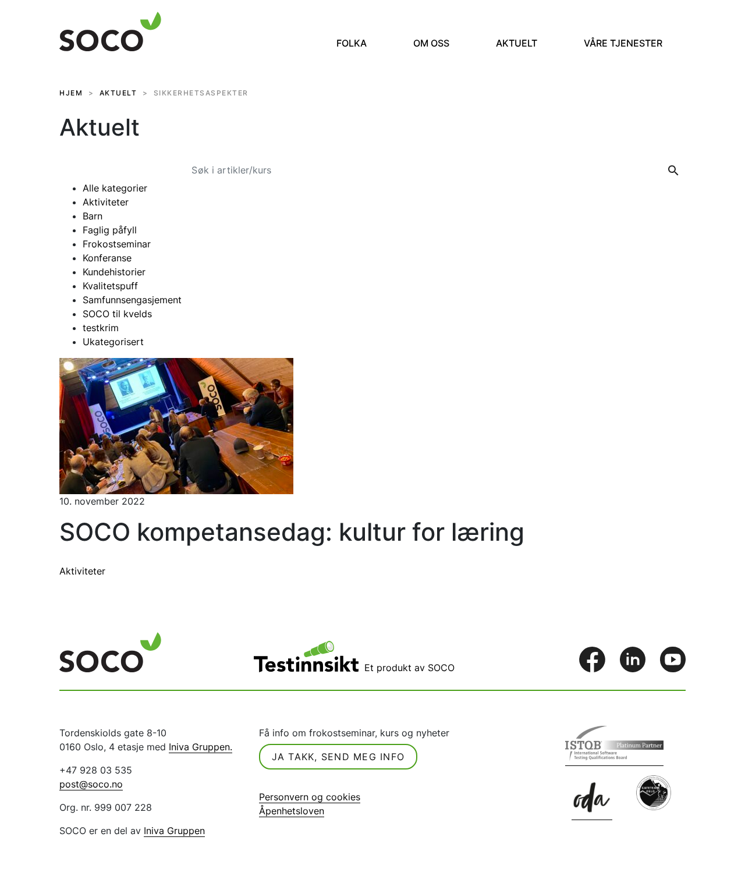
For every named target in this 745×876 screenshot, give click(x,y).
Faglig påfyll (110, 230)
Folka (351, 43)
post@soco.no (91, 784)
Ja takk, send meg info (338, 756)
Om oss (431, 43)
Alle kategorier (115, 188)
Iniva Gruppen (174, 830)
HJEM (71, 92)
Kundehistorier (114, 272)
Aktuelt (516, 43)
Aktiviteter (106, 202)
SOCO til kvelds (117, 314)
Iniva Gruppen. (200, 747)
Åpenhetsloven (291, 811)
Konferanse (107, 258)
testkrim (101, 328)
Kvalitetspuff (110, 286)
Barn (92, 216)
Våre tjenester (623, 43)
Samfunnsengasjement (132, 300)
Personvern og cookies (309, 797)
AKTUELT (118, 92)
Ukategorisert (113, 341)
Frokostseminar (117, 244)
